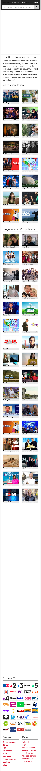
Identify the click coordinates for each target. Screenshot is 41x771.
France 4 (6, 698)
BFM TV (27, 710)
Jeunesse (7, 756)
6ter (28, 698)
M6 (6, 691)
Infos (5, 765)
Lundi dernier (27, 761)
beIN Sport (20, 717)
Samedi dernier (28, 747)
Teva (20, 704)
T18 (35, 704)
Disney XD (27, 723)
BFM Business (35, 710)
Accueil (6, 2)
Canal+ (27, 685)
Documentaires (9, 759)
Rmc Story (6, 704)
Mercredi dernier (29, 755)
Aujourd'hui (26, 742)
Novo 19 (6, 710)
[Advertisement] (20, 32)
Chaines (15, 2)
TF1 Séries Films (20, 698)
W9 (20, 691)
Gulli (6, 723)
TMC (27, 691)
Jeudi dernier (27, 753)
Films (5, 747)
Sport (5, 753)
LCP (13, 729)
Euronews (6, 717)
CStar (13, 698)
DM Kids (35, 723)
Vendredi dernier (29, 750)
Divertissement (9, 742)
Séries (5, 745)
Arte (13, 691)
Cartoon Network (20, 723)
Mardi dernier (27, 758)
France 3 (20, 685)
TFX (35, 691)
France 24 (13, 717)
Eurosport (27, 717)
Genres (25, 2)
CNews (20, 710)
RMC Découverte (35, 698)
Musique (6, 762)
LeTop (6, 729)
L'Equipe (35, 717)
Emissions (7, 750)
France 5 (35, 685)
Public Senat (20, 729)
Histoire (27, 729)
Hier (24, 744)
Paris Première (27, 704)
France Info (13, 710)
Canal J (13, 723)
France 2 (13, 685)
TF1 (6, 685)
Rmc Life (13, 704)
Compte (35, 2)
